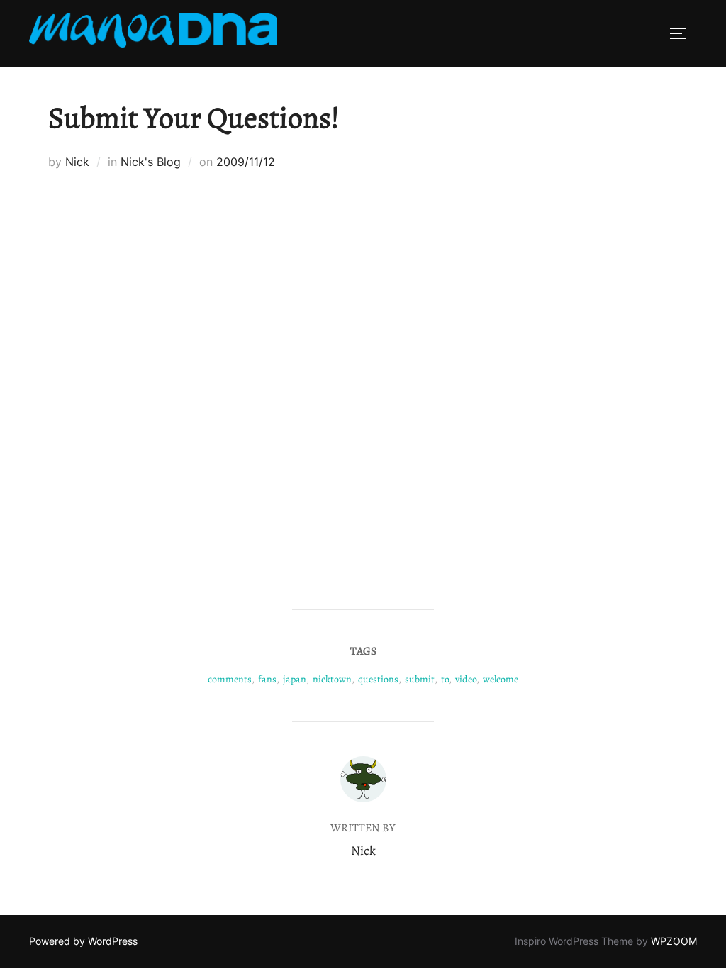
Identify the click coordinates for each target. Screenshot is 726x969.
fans (267, 679)
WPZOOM (674, 941)
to (445, 679)
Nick (77, 162)
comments (230, 679)
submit (420, 679)
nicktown (332, 679)
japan (294, 679)
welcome (500, 679)
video (465, 679)
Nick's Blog (151, 162)
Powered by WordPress (83, 941)
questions (378, 679)
